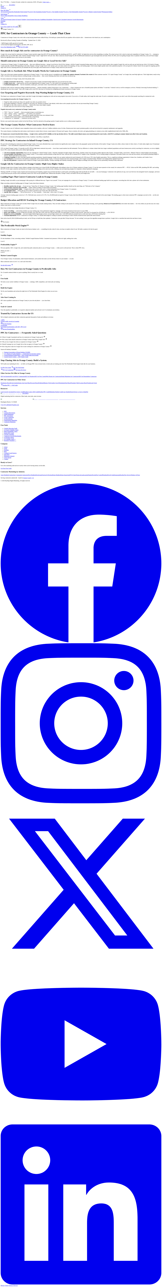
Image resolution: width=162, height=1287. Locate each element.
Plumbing (104, 475)
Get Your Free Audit (6, 468)
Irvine (12, 383)
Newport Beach (34, 383)
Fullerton (41, 383)
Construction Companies (15, 475)
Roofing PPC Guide (44, 392)
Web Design (4, 14)
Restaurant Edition (107, 12)
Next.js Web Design (6, 15)
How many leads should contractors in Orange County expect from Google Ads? (23, 339)
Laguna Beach (83, 383)
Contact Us (4, 24)
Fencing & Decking (47, 475)
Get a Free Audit (5, 26)
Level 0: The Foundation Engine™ (38, 12)
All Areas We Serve (21, 370)
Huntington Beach (5, 383)
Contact (6, 459)
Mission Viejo (47, 383)
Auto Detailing (5, 475)
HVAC (71, 475)
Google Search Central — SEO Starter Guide (16, 357)
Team (5, 448)
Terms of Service (13, 1285)
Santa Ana (21, 383)
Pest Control (99, 475)
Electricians (39, 475)
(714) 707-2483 (14, 26)
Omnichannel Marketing (10, 420)
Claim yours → (46, 2)
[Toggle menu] (19, 26)
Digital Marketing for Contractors (70, 376)
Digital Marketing (9, 414)
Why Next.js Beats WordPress (19, 15)
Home (2, 6)
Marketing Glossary (9, 456)
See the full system (6, 265)
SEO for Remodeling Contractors (88, 376)
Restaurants (117, 475)
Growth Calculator (61, 19)
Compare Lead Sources (10, 453)
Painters (90, 475)
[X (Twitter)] (81, 963)
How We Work (5, 10)
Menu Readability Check (49, 19)
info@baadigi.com (14, 405)
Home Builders (56, 475)
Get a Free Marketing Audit (8, 47)
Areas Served (7, 457)
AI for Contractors (9, 417)
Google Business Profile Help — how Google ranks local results (21, 355)
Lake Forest (94, 383)
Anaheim (16, 383)
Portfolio (3, 21)
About (5, 447)
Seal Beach (68, 383)
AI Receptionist (8, 419)
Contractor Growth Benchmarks (74, 19)
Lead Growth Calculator (7, 392)
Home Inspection (65, 475)
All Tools (3, 19)
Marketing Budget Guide (56, 392)
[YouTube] (81, 1123)
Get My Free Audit (6, 367)
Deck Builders (32, 475)
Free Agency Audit (19, 392)
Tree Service (127, 475)
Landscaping (84, 475)
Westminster (62, 383)
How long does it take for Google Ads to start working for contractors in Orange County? (26, 346)
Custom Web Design (9, 413)
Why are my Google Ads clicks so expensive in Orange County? (19, 342)
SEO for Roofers (5, 376)
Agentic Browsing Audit (36, 19)
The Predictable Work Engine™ (20, 12)
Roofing (122, 475)
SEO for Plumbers (30, 376)
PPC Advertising (8, 416)
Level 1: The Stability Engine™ (55, 12)
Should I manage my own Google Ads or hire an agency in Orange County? (22, 344)
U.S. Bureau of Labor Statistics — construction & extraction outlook (22, 353)
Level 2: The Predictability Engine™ (74, 12)
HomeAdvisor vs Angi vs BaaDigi (79, 392)
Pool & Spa (110, 475)
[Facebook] (81, 642)
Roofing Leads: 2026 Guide (31, 392)
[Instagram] (81, 803)
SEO (5, 411)
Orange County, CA (28, 478)
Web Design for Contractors (53, 376)
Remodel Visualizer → (10, 440)
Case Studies (66, 392)
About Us (3, 8)
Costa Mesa (27, 383)
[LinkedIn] (81, 1284)
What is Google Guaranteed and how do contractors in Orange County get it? (22, 337)
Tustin (89, 383)
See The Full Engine (18, 367)
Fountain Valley (75, 383)
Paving (94, 475)
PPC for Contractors (8, 370)
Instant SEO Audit (9, 433)
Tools (2, 18)
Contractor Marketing (10, 422)
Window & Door (135, 475)
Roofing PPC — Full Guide (10, 385)
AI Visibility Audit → (10, 439)
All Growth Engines (6, 12)
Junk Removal (77, 475)
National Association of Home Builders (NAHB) (17, 352)
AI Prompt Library (11, 19)
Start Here (6, 454)
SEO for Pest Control (40, 376)
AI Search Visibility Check (23, 19)
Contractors (25, 475)
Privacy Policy (5, 1285)
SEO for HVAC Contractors (17, 376)
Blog (2, 22)
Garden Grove (55, 383)
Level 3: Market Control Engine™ (93, 12)
